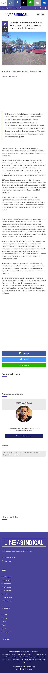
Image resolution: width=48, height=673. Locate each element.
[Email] (37, 3)
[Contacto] (45, 8)
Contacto (36, 651)
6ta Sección (7, 594)
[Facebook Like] (10, 3)
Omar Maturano (24, 403)
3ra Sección (7, 584)
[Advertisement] (24, 96)
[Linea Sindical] (16, 14)
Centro (5, 618)
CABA (5, 615)
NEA (4, 622)
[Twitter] (41, 8)
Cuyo (4, 628)
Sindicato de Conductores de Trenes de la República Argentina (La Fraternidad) (21, 453)
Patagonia (6, 632)
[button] (6, 48)
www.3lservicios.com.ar (24, 669)
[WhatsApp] (30, 3)
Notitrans (33, 71)
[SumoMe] (44, 3)
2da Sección (7, 580)
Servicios (26, 651)
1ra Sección (7, 577)
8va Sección (7, 601)
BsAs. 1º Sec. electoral (20, 71)
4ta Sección (7, 587)
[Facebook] (36, 8)
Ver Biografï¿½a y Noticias (24, 436)
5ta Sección (7, 590)
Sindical (7, 71)
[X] (24, 3)
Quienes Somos (14, 651)
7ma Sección (7, 597)
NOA (4, 625)
